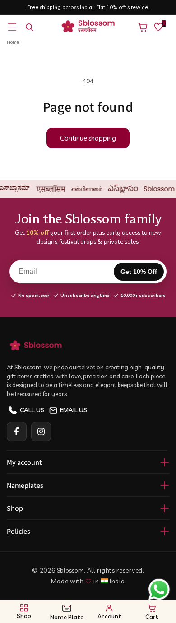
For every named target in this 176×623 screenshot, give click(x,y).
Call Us (32, 410)
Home (13, 42)
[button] (12, 27)
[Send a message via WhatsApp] (159, 589)
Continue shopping (88, 138)
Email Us (73, 410)
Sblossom (70, 570)
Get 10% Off (138, 271)
